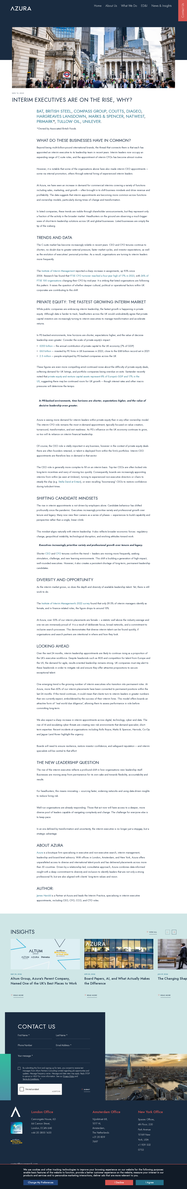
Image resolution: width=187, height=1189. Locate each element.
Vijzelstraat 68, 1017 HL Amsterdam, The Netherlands (100, 1125)
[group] (45, 969)
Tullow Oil (68, 121)
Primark (45, 121)
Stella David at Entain (69, 481)
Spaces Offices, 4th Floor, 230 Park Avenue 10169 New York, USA (146, 1129)
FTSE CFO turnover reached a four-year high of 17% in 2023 (102, 275)
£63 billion (45, 351)
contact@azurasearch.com (24, 1164)
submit (87, 1089)
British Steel (58, 111)
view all (153, 932)
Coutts (116, 111)
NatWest (135, 116)
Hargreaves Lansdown (61, 116)
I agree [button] (150, 1182)
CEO (48, 553)
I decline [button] (119, 1182)
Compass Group (90, 111)
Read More (18, 995)
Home (98, 5)
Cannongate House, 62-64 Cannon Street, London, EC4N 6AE (43, 1123)
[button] (174, 932)
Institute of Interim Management (58, 271)
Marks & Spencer (106, 116)
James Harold (44, 895)
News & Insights (161, 5)
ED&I (144, 5)
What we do (129, 6)
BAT (40, 111)
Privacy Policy (68, 1076)
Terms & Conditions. (31, 1079)
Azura (40, 852)
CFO (58, 553)
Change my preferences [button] (40, 1182)
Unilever (92, 121)
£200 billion (46, 346)
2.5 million (45, 356)
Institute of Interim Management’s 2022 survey (65, 603)
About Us (111, 6)
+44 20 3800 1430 (41, 1132)
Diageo (133, 111)
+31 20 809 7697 (98, 1139)
